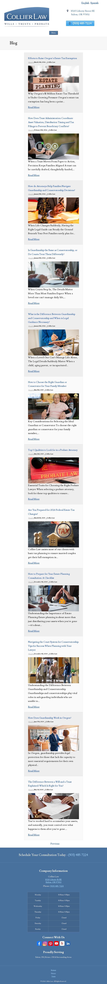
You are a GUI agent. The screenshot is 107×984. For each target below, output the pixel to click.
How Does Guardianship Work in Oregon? (49, 717)
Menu (53, 33)
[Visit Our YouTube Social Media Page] (56, 943)
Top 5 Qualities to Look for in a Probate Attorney (53, 450)
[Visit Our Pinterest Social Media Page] (50, 943)
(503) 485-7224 (82, 23)
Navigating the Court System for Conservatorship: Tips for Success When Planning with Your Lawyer (53, 645)
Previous (54, 843)
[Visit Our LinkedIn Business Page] (68, 943)
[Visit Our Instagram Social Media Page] (45, 943)
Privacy (53, 973)
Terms (53, 976)
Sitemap (53, 970)
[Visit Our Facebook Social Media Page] (39, 943)
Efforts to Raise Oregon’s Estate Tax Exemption (52, 58)
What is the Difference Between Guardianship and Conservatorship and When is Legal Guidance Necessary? (51, 318)
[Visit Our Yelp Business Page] (62, 943)
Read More (34, 107)
